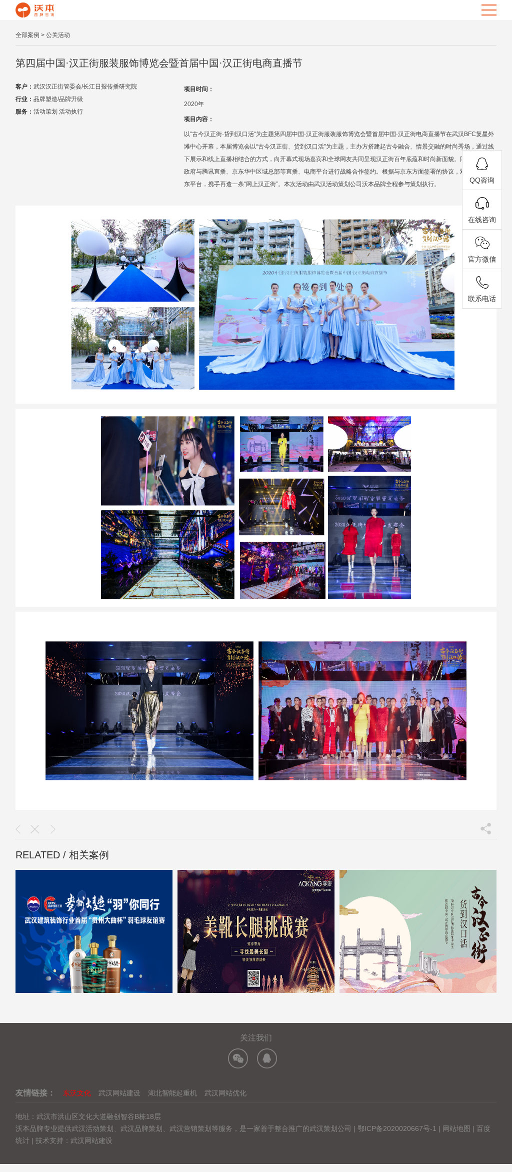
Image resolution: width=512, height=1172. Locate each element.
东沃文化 (77, 1093)
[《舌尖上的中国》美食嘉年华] (18, 829)
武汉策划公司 (331, 1128)
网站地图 (456, 1128)
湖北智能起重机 (172, 1093)
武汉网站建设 (119, 1093)
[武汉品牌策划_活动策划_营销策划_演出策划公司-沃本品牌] (35, 9)
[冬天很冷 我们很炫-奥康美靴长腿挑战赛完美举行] (53, 829)
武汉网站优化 (225, 1093)
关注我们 (256, 1037)
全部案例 (28, 35)
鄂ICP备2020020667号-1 (398, 1128)
